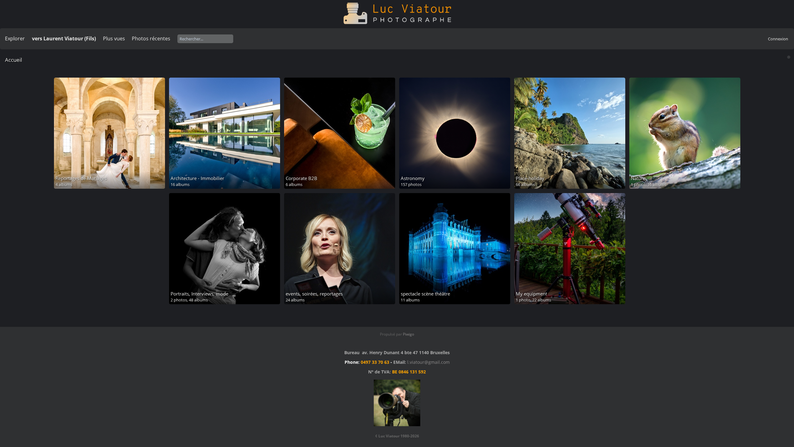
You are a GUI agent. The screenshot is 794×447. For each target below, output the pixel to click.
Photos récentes (151, 38)
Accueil (13, 59)
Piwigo (408, 334)
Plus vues (114, 38)
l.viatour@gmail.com (428, 362)
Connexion (778, 39)
